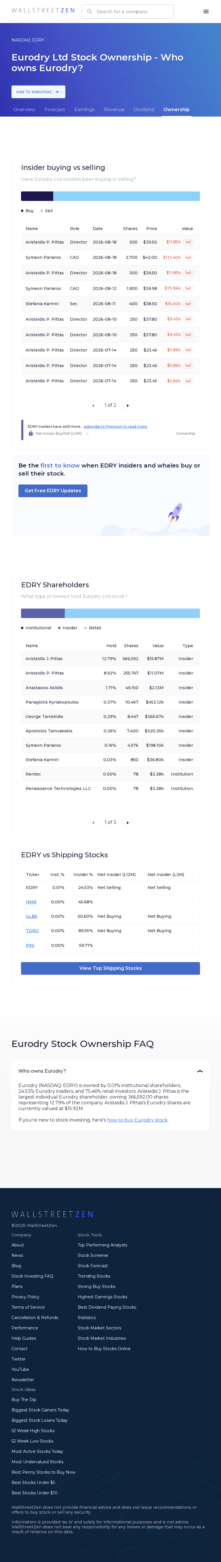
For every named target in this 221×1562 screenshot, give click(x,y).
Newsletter (23, 1379)
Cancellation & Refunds (35, 1317)
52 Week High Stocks (33, 1430)
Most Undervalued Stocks (37, 1461)
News (17, 1255)
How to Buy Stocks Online (104, 1348)
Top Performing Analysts (102, 1245)
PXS (30, 945)
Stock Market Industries (102, 1338)
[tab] (24, 110)
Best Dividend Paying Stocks (107, 1307)
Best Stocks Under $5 (33, 1482)
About (18, 1245)
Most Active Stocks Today (37, 1451)
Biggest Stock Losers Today (40, 1420)
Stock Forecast (93, 1265)
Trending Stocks (94, 1276)
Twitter (19, 1359)
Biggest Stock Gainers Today (40, 1410)
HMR (31, 901)
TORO (32, 930)
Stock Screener (93, 1255)
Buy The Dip (24, 1399)
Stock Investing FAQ (32, 1276)
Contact (20, 1348)
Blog (16, 1265)
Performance (25, 1328)
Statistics (87, 1317)
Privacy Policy (25, 1296)
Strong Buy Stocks (96, 1286)
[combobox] (128, 11)
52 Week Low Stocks (32, 1441)
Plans (17, 1286)
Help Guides (24, 1338)
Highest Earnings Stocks (102, 1296)
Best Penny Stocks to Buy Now (43, 1472)
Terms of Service (28, 1307)
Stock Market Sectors (99, 1328)
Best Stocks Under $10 (35, 1493)
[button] (110, 1071)
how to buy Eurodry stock (137, 1120)
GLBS (31, 916)
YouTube (20, 1369)
